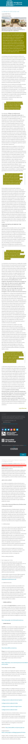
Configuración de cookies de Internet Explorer (12, 700)
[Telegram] (8, 429)
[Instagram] (11, 429)
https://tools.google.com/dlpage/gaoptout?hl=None (13, 732)
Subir (23, 454)
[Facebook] (3, 429)
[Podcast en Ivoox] (14, 429)
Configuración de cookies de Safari (9, 709)
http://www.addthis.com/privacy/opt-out (15, 727)
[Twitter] (6, 429)
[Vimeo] (17, 429)
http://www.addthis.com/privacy (9, 648)
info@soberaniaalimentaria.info (10, 424)
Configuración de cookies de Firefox (10, 703)
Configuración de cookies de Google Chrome (12, 706)
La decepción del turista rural (10, 11)
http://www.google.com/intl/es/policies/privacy (12, 620)
